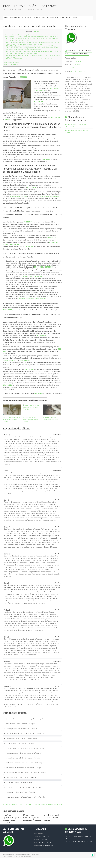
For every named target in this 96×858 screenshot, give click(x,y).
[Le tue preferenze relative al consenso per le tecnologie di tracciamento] (92, 854)
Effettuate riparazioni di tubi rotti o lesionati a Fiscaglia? (24, 753)
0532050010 (28, 222)
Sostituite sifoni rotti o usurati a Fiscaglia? (19, 782)
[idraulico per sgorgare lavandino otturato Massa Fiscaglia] (32, 409)
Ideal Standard (25, 360)
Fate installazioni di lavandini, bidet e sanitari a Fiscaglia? (24, 768)
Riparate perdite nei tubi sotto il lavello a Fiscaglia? (22, 777)
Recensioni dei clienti (11, 62)
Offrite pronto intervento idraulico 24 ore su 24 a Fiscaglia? (25, 763)
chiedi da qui (77, 65)
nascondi (36, 31)
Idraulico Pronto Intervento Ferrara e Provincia (78, 841)
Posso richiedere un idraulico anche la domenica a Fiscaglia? (26, 773)
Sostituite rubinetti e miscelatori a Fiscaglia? (20, 743)
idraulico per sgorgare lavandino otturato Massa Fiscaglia (30, 419)
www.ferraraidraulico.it (78, 71)
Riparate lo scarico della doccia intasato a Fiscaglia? (23, 758)
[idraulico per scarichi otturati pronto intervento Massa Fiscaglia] (12, 409)
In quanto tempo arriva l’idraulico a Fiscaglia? (20, 724)
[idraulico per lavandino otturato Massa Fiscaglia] (52, 409)
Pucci (16, 360)
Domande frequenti (11, 64)
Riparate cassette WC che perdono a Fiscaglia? (21, 738)
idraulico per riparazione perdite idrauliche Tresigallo (32, 817)
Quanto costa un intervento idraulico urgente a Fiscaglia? (24, 719)
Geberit (5, 360)
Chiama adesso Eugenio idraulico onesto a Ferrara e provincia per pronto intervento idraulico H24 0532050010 (40, 17)
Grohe (11, 360)
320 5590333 (21, 77)
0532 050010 (38, 102)
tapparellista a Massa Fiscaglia (50, 196)
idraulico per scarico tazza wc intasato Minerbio (52, 817)
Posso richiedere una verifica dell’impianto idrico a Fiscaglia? (25, 797)
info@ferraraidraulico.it (76, 68)
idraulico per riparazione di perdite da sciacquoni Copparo (12, 818)
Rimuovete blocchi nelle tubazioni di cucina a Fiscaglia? (24, 787)
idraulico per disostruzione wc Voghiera (17, 804)
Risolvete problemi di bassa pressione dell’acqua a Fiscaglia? (26, 748)
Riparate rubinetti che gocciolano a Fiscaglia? (20, 792)
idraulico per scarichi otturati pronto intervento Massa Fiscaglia (11, 419)
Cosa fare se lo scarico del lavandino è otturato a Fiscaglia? (25, 733)
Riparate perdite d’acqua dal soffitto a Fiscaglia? (21, 729)
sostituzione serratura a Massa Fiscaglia (32, 298)
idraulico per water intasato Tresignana (48, 804)
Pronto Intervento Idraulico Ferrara (30, 5)
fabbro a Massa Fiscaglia (18, 196)
